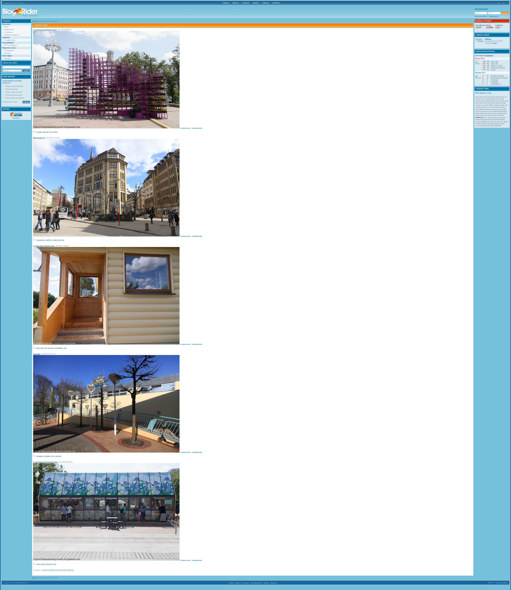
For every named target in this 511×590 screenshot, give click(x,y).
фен (489, 123)
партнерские (495, 117)
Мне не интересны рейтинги (15, 98)
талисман (477, 123)
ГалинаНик (494, 82)
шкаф (481, 125)
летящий (500, 113)
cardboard (498, 97)
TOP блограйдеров (10, 45)
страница (505, 121)
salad (504, 103)
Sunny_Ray (494, 64)
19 (70, 570)
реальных (478, 121)
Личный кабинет (256, 582)
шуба (485, 125)
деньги (481, 111)
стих (501, 121)
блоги (491, 107)
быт (38, 348)
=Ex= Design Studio (501, 582)
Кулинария (488, 55)
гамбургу (49, 240)
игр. (488, 111)
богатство (496, 107)
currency (483, 99)
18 (68, 570)
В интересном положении (499, 78)
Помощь (266, 582)
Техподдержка (9, 50)
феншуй (493, 123)
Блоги (6, 27)
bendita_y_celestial (497, 66)
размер (503, 119)
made (502, 101)
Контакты (7, 53)
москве (39, 132)
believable (487, 97)
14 (60, 570)
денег (476, 111)
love (496, 101)
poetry (489, 103)
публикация (497, 119)
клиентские (488, 113)
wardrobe (502, 105)
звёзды (485, 111)
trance (486, 105)
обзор (485, 117)
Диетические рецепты (498, 68)
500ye (480, 97)
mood (477, 103)
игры (491, 111)
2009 (500, 125)
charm (502, 97)
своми (498, 121)
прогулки (46, 132)
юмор (496, 126)
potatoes (493, 103)
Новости (238, 582)
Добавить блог (9, 29)
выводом (494, 109)
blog (491, 97)
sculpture (477, 105)
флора (55, 132)
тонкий (483, 123)
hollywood (478, 101)
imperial (487, 101)
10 (52, 570)
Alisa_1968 (494, 62)
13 (58, 570)
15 (62, 570)
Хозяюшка (494, 80)
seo (481, 105)
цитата (477, 125)
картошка (482, 113)
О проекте (246, 582)
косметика (494, 113)
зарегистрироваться (480, 16)
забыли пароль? (494, 16)
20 (72, 570)
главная (504, 109)
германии (47, 456)
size (484, 105)
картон (477, 113)
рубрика (484, 122)
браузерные (502, 107)
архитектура (41, 240)
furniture (501, 99)
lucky (499, 101)
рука (489, 121)
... (74, 570)
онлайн (489, 117)
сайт (492, 121)
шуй (488, 125)
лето (45, 348)
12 (56, 570)
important (492, 101)
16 (64, 570)
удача (486, 123)
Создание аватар (9, 40)
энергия (492, 125)
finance (497, 99)
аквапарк (40, 456)
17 (66, 570)
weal (506, 105)
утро (51, 132)
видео (482, 109)
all (483, 97)
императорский (497, 111)
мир (489, 115)
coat (506, 97)
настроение (493, 115)
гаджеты (499, 109)
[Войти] (504, 13)
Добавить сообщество (11, 35)
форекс (503, 123)
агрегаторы (484, 107)
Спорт (495, 43)
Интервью (7, 58)
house (483, 101)
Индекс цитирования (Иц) (14, 86)
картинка (504, 111)
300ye (477, 97)
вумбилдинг (488, 109)
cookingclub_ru (496, 84)
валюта (477, 109)
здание (55, 240)
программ (484, 119)
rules (501, 103)
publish (498, 103)
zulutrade (477, 107)
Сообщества (8, 32)
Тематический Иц (11, 89)
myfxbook (481, 103)
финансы (498, 123)
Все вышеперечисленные (14, 95)
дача (41, 348)
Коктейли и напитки (497, 76)
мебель (486, 115)
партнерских (502, 117)
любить (505, 113)
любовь (477, 115)
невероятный (500, 115)
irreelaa (493, 70)
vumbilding (496, 105)
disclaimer (488, 99)
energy (493, 99)
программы (490, 119)
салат (494, 121)
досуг (52, 456)
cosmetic (477, 99)
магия (481, 115)
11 (54, 570)
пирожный (478, 119)
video (491, 105)
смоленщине (59, 348)
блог (488, 107)
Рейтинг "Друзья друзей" (14, 92)
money (506, 101)
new (486, 103)
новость (479, 117)
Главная (34, 21)
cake (494, 97)
